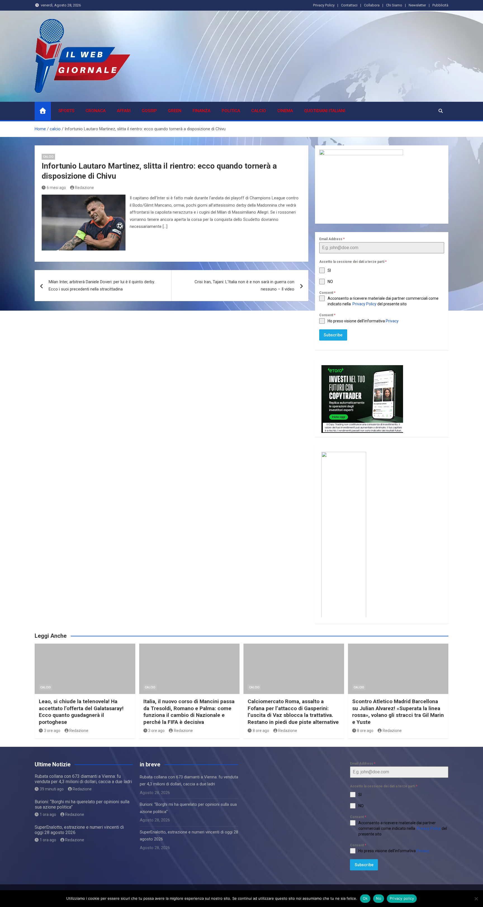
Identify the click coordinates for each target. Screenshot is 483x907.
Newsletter (417, 5)
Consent (327, 293)
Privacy (392, 321)
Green (174, 110)
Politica (231, 110)
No (378, 898)
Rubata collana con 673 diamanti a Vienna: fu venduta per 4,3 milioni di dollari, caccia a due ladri (83, 779)
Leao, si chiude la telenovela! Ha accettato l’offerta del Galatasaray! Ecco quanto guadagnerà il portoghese (81, 711)
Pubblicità (440, 5)
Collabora (372, 5)
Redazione (84, 187)
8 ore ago (261, 730)
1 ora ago (48, 814)
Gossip (149, 110)
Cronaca (96, 110)
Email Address (332, 239)
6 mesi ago (56, 187)
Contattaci (349, 5)
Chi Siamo (394, 5)
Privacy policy (402, 898)
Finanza (201, 110)
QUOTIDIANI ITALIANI (324, 110)
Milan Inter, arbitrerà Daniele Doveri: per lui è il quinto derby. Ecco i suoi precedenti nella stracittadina (102, 285)
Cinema (285, 110)
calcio (258, 110)
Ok (365, 898)
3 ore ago (52, 730)
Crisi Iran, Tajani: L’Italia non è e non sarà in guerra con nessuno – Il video (244, 285)
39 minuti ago (52, 789)
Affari (124, 110)
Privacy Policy (324, 5)
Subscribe (333, 335)
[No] (476, 898)
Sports (66, 110)
